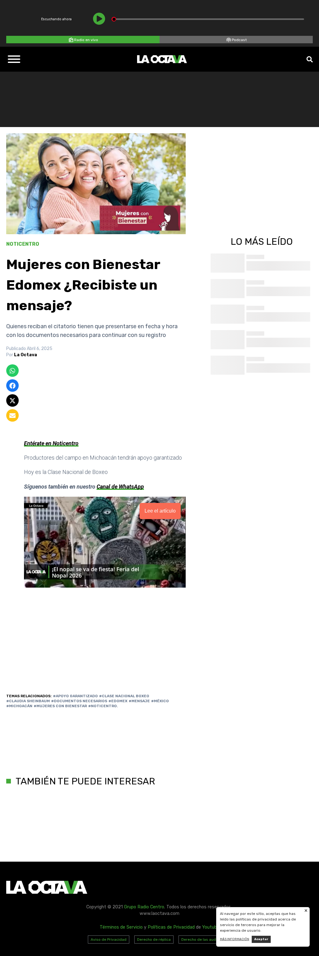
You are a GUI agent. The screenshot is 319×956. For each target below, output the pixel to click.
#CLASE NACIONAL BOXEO (124, 696)
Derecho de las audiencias (205, 939)
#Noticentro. (103, 706)
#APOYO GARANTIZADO (75, 696)
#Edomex (117, 701)
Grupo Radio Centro (144, 907)
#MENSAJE (139, 701)
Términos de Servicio (121, 927)
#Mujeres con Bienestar (60, 706)
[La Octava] (162, 59)
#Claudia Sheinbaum (28, 701)
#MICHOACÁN (19, 706)
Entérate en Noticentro (51, 443)
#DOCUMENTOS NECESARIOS (79, 701)
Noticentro (22, 244)
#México (160, 701)
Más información (234, 939)
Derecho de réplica (154, 939)
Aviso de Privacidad (108, 939)
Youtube (210, 927)
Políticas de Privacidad (171, 927)
